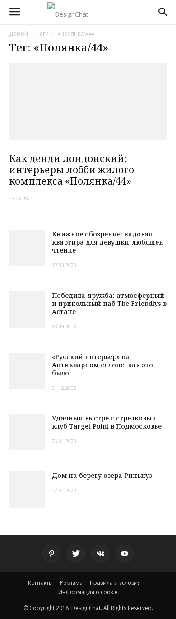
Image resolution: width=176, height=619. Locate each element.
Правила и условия (115, 583)
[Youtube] (125, 554)
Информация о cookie (88, 592)
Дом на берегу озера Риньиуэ (102, 475)
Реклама (71, 583)
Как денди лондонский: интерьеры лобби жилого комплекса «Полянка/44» (71, 169)
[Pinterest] (51, 554)
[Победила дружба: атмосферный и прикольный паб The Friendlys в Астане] (27, 309)
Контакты (40, 583)
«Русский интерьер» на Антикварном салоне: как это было (102, 364)
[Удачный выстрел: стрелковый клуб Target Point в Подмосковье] (27, 432)
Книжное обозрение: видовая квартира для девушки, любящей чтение (107, 242)
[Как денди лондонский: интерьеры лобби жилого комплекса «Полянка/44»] (88, 101)
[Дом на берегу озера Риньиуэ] (27, 489)
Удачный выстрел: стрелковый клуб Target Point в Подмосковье (107, 422)
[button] (163, 12)
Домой (18, 33)
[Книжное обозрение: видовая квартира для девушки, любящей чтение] (27, 248)
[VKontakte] (100, 554)
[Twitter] (76, 554)
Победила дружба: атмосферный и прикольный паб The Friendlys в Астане (109, 303)
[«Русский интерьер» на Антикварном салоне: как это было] (27, 371)
